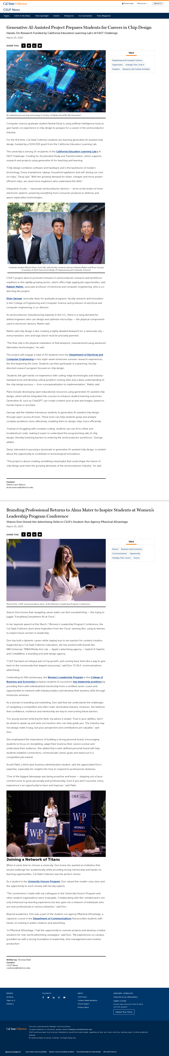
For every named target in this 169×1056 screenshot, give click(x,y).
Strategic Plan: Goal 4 (135, 65)
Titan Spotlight (42, 16)
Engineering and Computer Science (127, 60)
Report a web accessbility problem (61, 1052)
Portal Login (128, 3)
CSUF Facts (82, 997)
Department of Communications (52, 918)
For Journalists (85, 16)
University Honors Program (44, 881)
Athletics (10, 1004)
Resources (142, 3)
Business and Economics (131, 549)
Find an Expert (83, 1004)
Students (116, 69)
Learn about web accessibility (36, 1052)
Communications (119, 553)
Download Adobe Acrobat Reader (89, 1052)
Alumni (115, 549)
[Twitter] (29, 46)
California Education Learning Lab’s (77, 151)
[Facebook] (23, 46)
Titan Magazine (104, 16)
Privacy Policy (83, 1007)
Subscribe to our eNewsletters (125, 997)
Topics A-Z (10, 1000)
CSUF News (11, 9)
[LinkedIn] (34, 46)
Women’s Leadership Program (65, 677)
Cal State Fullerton (15, 3)
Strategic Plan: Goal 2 (121, 558)
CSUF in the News (22, 16)
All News (9, 997)
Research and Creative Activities (136, 69)
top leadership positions (87, 681)
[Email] (40, 46)
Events (56, 16)
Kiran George (14, 298)
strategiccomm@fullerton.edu (80, 1029)
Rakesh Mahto (14, 286)
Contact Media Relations (87, 1000)
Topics (7, 16)
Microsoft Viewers (110, 1052)
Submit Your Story (124, 1012)
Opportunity (117, 65)
